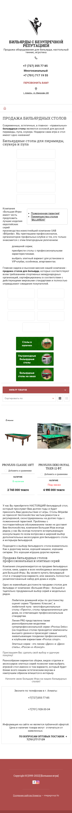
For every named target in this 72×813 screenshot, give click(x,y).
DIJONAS (50, 293)
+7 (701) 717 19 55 (35, 75)
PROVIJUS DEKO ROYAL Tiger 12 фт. (54, 466)
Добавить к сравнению (20, 470)
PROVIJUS (21, 293)
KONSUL (21, 316)
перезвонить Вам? (36, 82)
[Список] (66, 398)
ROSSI (51, 304)
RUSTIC (51, 316)
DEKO (21, 304)
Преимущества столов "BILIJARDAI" (44, 218)
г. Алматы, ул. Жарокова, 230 (36, 93)
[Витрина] (60, 398)
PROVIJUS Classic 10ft (18, 465)
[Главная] (5, 108)
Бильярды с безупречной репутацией (36, 43)
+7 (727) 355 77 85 (35, 65)
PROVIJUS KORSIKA (36, 327)
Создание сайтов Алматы (27, 795)
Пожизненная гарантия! (45, 213)
